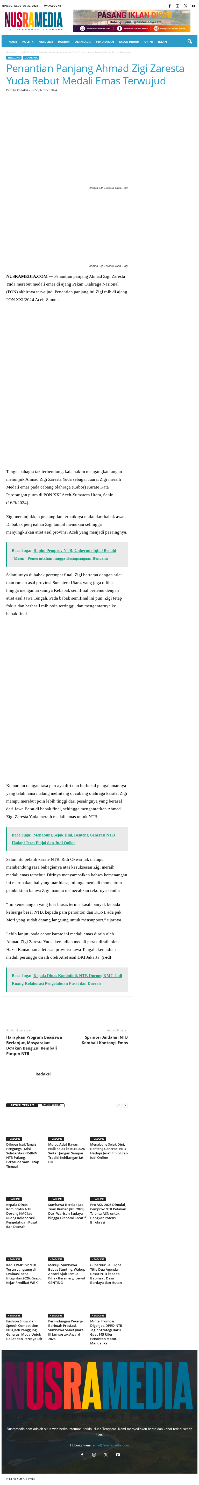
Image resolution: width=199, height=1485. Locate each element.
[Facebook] (169, 6)
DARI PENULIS (51, 1105)
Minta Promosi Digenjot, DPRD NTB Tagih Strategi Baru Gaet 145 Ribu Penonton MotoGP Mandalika (106, 1332)
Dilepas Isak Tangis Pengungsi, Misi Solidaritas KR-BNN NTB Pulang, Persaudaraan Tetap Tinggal (22, 1155)
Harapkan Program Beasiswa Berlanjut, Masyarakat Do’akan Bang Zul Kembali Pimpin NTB (34, 1045)
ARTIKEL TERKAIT (22, 1105)
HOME (13, 41)
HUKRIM (63, 41)
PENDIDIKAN (105, 41)
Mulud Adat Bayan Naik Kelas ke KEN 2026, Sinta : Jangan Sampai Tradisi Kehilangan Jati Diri (67, 1153)
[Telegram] (71, 104)
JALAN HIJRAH (129, 41)
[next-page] (125, 1105)
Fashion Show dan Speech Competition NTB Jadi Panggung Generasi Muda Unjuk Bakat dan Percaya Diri (25, 1330)
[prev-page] (119, 1105)
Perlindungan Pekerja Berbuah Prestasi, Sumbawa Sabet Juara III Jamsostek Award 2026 (66, 1330)
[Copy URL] (95, 104)
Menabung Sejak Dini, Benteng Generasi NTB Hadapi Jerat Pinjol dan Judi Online (109, 1151)
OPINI (148, 41)
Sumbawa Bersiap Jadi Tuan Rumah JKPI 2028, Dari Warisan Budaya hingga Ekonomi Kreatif (67, 1211)
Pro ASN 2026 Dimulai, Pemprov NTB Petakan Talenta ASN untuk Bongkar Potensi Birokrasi (108, 1213)
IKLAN (162, 41)
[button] (189, 41)
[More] (107, 104)
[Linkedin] (59, 104)
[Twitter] (185, 6)
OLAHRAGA (83, 41)
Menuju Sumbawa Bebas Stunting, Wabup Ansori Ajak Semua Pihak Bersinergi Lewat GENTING (66, 1274)
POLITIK (27, 41)
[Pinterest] (35, 104)
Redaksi (22, 90)
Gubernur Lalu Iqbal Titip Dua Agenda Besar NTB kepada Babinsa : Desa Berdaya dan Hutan (106, 1274)
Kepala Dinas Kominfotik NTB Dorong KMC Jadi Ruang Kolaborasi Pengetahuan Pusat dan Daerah (21, 1215)
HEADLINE (46, 41)
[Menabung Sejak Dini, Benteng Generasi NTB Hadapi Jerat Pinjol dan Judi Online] (109, 1126)
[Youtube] (193, 6)
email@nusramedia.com (111, 1445)
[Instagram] (177, 6)
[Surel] (83, 104)
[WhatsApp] (47, 104)
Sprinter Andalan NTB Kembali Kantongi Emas (105, 1040)
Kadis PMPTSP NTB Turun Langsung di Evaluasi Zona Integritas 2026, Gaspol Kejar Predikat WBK (24, 1274)
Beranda (11, 52)
